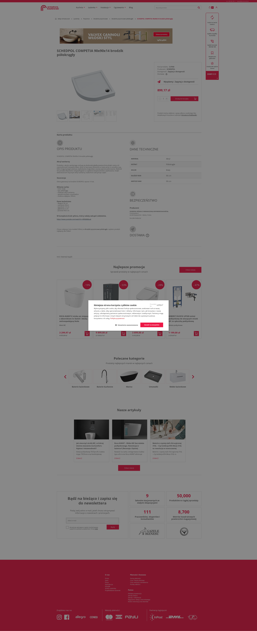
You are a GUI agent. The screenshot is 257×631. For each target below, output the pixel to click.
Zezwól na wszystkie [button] (151, 325)
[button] (127, 325)
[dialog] (128, 315)
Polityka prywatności (117, 318)
